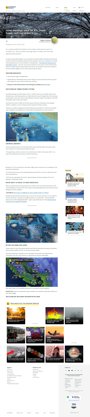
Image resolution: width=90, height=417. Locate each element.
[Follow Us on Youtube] (72, 370)
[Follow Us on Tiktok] (75, 370)
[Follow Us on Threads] (78, 370)
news (9, 11)
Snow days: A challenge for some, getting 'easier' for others (31, 193)
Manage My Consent (11, 377)
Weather (13, 11)
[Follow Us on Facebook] (65, 370)
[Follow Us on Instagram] (69, 370)
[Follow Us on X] (81, 370)
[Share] (7, 41)
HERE (14, 293)
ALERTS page (46, 84)
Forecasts (19, 11)
